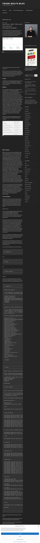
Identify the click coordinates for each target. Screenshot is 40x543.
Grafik (26, 176)
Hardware (26, 180)
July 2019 (26, 136)
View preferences (20, 539)
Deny (20, 536)
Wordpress (27, 199)
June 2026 (26, 109)
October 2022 (27, 115)
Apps (26, 163)
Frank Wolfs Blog (13, 3)
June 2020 (26, 126)
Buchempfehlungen (29, 10)
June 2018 (26, 149)
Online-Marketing (28, 186)
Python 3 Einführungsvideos (18, 10)
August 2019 (27, 134)
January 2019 (27, 143)
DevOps (26, 174)
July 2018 (26, 147)
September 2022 (28, 117)
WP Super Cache (15, 80)
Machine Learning (28, 184)
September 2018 (28, 145)
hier (11, 72)
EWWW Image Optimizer (7, 158)
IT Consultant (4, 12)
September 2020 (28, 124)
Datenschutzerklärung (19, 541)
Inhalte (10, 10)
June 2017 (26, 155)
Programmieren (27, 190)
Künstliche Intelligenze (28, 182)
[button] (38, 526)
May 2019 (26, 138)
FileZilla (4, 228)
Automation (27, 165)
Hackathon (27, 178)
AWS (26, 167)
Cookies (14, 541)
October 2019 (27, 132)
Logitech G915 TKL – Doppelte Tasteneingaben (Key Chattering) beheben (30, 85)
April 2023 (26, 111)
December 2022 (27, 113)
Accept (20, 533)
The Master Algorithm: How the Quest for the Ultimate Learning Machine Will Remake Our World (31, 68)
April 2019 (26, 140)
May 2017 (26, 157)
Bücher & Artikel (27, 169)
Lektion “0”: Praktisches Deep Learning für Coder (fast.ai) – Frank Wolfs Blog (30, 101)
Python (26, 192)
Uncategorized (27, 195)
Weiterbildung (27, 197)
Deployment (27, 172)
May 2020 (26, 128)
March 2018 (27, 151)
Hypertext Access (13, 211)
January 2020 (27, 130)
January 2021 (27, 122)
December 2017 (27, 153)
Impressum (25, 541)
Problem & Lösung (28, 188)
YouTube (26, 201)
